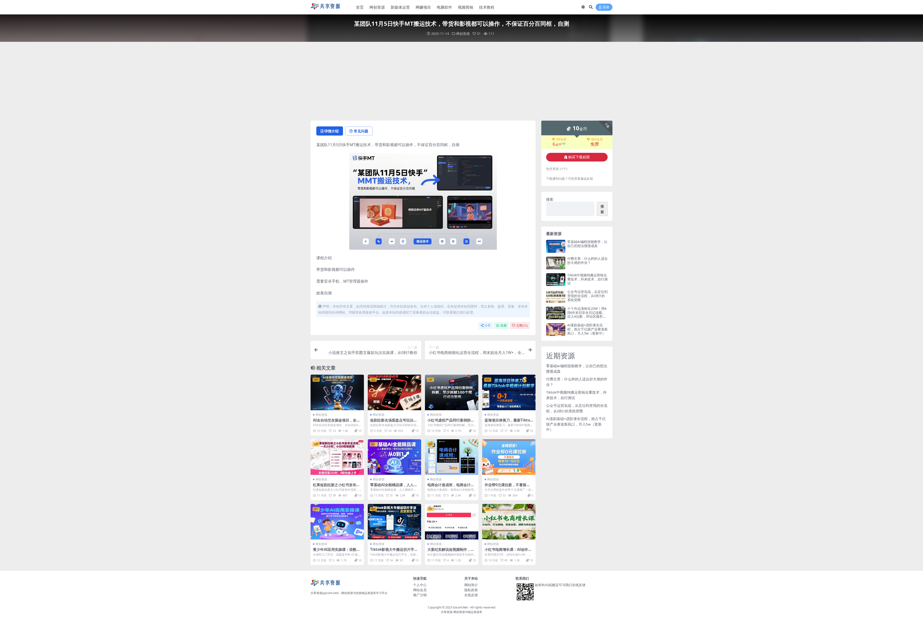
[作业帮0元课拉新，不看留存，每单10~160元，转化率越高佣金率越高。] (509, 457)
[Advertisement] (461, 81)
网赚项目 (423, 7)
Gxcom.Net (460, 607)
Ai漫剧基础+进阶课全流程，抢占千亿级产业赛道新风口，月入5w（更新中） (587, 329)
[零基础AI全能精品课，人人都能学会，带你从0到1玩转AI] (394, 457)
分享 (487, 325)
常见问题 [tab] (361, 131)
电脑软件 (444, 7)
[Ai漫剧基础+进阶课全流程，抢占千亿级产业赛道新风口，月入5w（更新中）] (555, 329)
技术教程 (486, 7)
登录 (606, 7)
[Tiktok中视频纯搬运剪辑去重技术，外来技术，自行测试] (555, 279)
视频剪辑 (465, 7)
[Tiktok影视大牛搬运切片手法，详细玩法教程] (394, 521)
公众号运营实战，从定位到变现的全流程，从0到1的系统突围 (587, 295)
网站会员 (420, 590)
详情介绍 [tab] (331, 131)
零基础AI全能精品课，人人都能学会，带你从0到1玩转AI (393, 486)
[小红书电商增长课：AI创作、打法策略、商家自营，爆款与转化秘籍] (509, 521)
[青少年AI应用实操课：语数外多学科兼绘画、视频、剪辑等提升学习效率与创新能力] (337, 521)
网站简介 (471, 585)
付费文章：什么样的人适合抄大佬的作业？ (587, 260)
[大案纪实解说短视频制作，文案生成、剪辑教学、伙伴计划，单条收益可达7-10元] (451, 521)
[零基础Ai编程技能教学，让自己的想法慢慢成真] (555, 246)
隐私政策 (471, 590)
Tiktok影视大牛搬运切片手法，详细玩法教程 (392, 551)
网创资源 (377, 7)
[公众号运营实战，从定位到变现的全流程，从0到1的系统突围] (555, 296)
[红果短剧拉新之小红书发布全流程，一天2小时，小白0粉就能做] (337, 457)
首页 (360, 7)
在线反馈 (471, 595)
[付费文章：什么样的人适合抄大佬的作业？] (555, 263)
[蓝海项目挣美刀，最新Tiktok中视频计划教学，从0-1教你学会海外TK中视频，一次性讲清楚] (509, 392)
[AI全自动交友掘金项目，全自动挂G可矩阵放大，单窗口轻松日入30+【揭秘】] (337, 392)
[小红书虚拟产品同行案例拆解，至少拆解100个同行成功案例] (451, 392)
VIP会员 (561, 139)
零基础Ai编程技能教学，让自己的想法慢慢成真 (587, 243)
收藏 (503, 325)
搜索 (549, 199)
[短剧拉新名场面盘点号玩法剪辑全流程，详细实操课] (394, 392)
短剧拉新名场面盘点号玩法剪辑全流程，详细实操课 (393, 422)
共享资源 (446, 612)
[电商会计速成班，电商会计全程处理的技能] (451, 457)
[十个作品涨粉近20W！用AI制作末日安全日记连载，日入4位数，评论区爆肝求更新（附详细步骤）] (555, 313)
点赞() (522, 325)
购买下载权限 (579, 157)
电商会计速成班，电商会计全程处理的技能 (450, 486)
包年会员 (597, 139)
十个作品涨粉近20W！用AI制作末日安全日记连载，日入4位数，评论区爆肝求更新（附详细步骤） (587, 314)
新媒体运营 (400, 7)
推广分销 (420, 595)
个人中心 (420, 585)
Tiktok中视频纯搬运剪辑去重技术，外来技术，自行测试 (587, 279)
